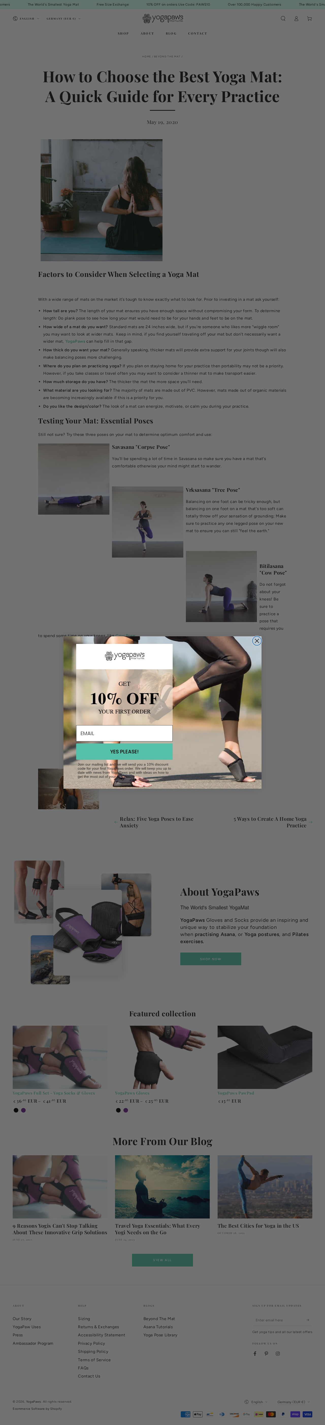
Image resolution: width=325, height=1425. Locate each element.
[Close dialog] (257, 640)
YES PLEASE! (124, 751)
